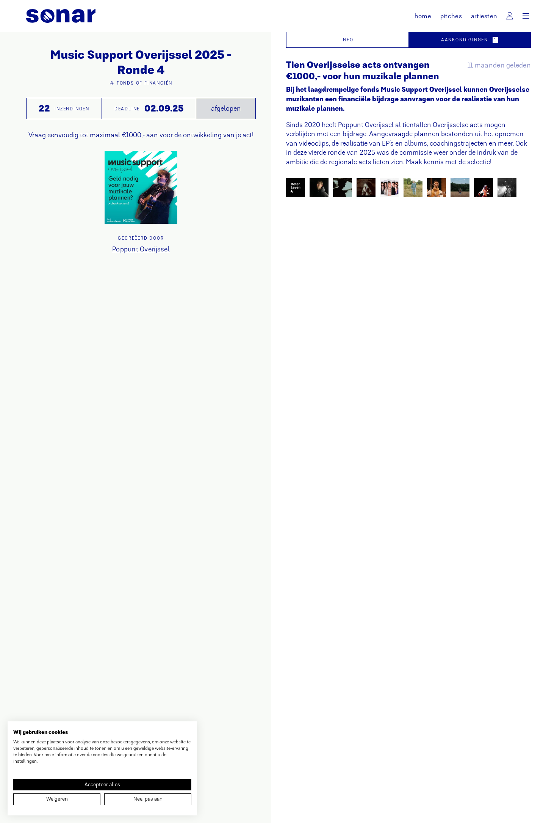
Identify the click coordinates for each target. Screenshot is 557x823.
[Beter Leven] (295, 187)
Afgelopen (226, 108)
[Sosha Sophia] (483, 187)
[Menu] (526, 16)
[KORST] (389, 187)
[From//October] (342, 187)
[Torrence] (507, 187)
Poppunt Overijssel (141, 249)
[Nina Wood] (460, 187)
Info (347, 39)
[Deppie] (319, 187)
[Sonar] (60, 16)
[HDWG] (366, 187)
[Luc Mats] (413, 187)
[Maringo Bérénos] (436, 187)
